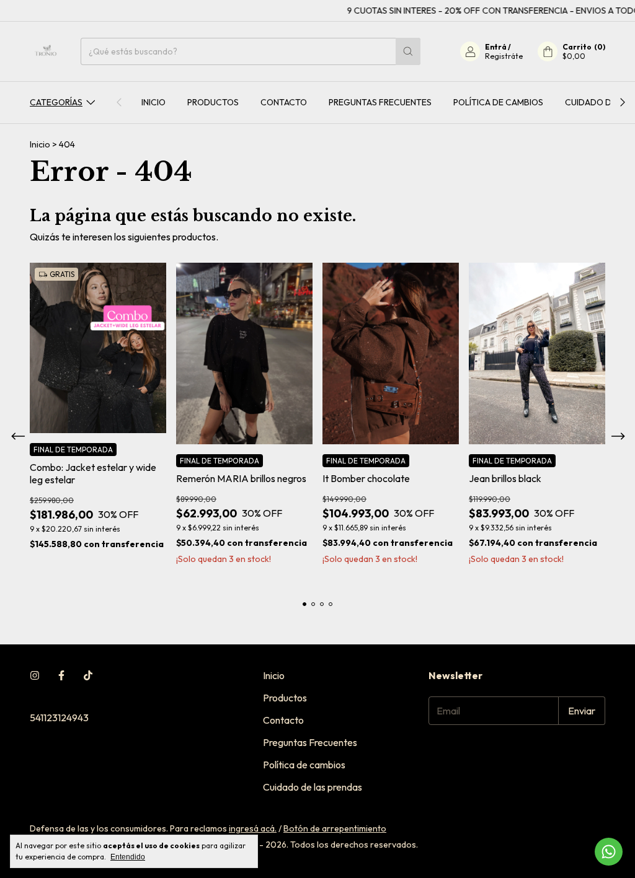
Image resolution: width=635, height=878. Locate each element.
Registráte (504, 56)
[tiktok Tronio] (88, 675)
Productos (213, 102)
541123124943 (59, 717)
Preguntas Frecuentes (380, 102)
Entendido (127, 857)
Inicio (153, 102)
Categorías (56, 102)
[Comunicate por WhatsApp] (609, 852)
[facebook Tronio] (61, 675)
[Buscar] (408, 51)
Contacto (283, 102)
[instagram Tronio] (35, 675)
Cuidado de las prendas (312, 787)
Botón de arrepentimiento (334, 828)
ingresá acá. (253, 828)
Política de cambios (498, 102)
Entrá (496, 46)
